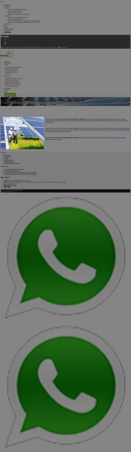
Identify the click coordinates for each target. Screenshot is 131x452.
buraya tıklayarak (121, 137)
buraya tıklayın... (50, 122)
